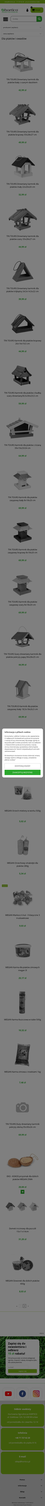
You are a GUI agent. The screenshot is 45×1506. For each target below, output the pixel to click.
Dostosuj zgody (22, 766)
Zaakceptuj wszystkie (22, 772)
